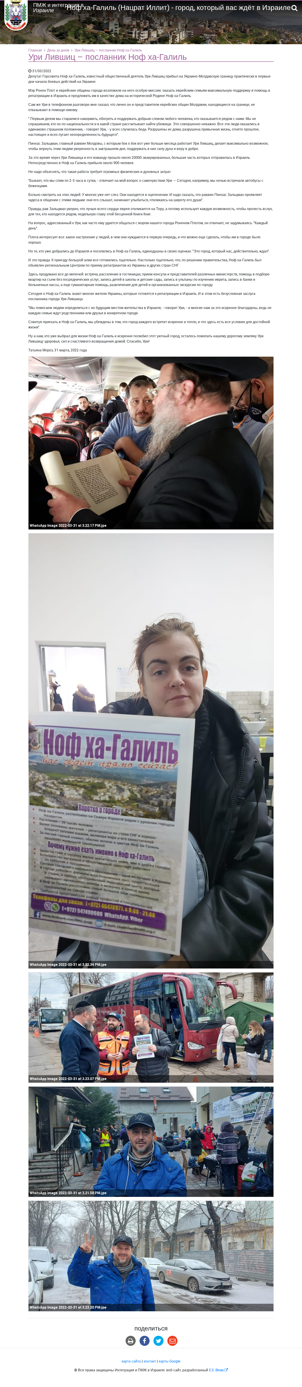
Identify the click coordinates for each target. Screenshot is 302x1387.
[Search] (294, 8)
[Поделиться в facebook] (144, 1341)
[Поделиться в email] (172, 1341)
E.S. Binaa (218, 1370)
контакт (150, 1361)
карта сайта (131, 1361)
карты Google (169, 1361)
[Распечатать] (130, 1341)
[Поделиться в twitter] (158, 1341)
